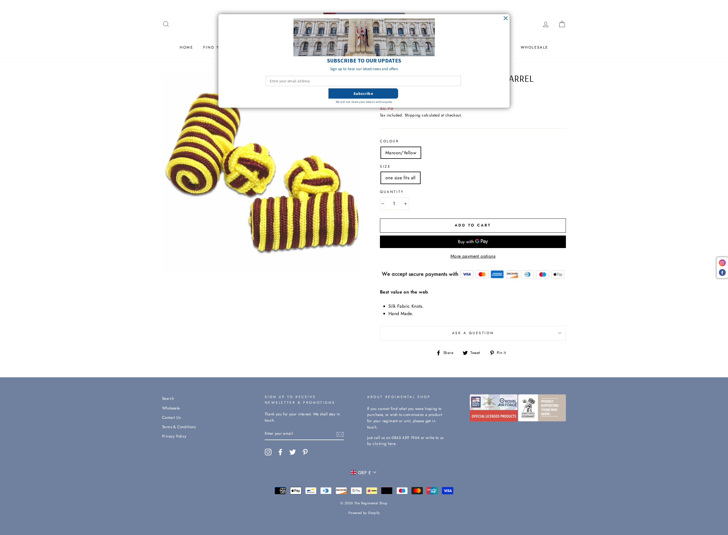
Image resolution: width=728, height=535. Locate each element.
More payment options (472, 256)
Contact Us (171, 417)
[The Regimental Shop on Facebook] (280, 452)
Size (385, 166)
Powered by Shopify (364, 512)
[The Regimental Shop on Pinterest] (305, 452)
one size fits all (400, 177)
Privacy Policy (174, 436)
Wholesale (534, 47)
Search (168, 398)
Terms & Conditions (179, 427)
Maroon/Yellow (400, 152)
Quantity (392, 191)
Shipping (413, 115)
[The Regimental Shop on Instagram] (268, 452)
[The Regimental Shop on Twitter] (292, 452)
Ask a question (473, 333)
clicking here (384, 443)
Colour (389, 141)
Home (186, 47)
